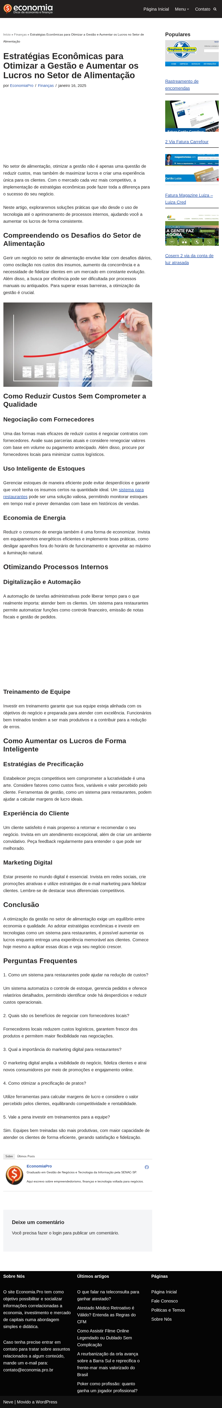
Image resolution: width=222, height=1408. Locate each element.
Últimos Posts (26, 1156)
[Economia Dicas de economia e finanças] (29, 9)
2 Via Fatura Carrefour (187, 141)
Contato (202, 9)
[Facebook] (146, 1167)
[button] (188, 9)
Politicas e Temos (168, 1310)
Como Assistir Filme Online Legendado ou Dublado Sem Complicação (104, 1337)
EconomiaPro (21, 85)
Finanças (20, 34)
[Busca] (215, 9)
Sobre (9, 1156)
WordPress (46, 1402)
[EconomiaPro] (14, 1183)
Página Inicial (156, 9)
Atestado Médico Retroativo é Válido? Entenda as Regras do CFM (106, 1315)
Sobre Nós (161, 1319)
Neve (8, 1402)
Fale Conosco (164, 1301)
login (57, 1233)
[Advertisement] (77, 132)
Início (7, 34)
